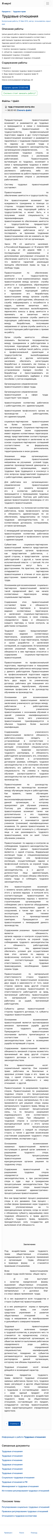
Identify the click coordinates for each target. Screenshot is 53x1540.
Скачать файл (24, 110)
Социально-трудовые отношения (18, 1477)
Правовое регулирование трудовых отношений (25, 1511)
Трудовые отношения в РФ (14, 1482)
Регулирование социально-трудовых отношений (25, 1507)
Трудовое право (19, 12)
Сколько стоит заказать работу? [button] (19, 93)
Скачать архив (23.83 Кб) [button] (15, 87)
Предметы (6, 12)
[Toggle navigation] (47, 3)
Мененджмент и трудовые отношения (20, 1486)
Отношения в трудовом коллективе (19, 1516)
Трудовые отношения (12, 1451)
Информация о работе (24, 1437)
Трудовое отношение (12, 1460)
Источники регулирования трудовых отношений (25, 1490)
